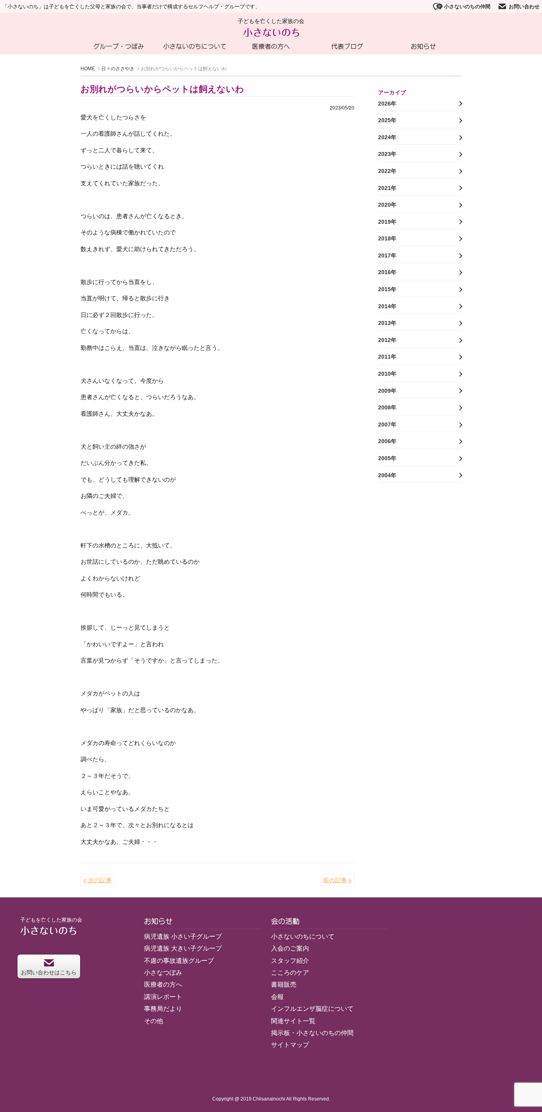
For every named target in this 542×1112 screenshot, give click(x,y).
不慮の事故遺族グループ (179, 960)
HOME (88, 68)
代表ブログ (347, 46)
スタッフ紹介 (290, 960)
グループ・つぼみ (118, 46)
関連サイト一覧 (293, 1021)
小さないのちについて (195, 46)
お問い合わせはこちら (49, 972)
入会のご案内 (290, 948)
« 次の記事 (97, 880)
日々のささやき (118, 68)
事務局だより (163, 1008)
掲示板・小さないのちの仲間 (312, 1032)
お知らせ (423, 46)
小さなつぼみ (163, 972)
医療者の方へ (271, 46)
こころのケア (290, 972)
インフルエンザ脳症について (312, 1008)
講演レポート (163, 996)
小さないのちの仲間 (467, 7)
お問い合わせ (524, 7)
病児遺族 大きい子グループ (183, 948)
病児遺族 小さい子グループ (183, 936)
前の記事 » (337, 880)
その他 (153, 1021)
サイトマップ (290, 1044)
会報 (277, 996)
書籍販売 (283, 984)
